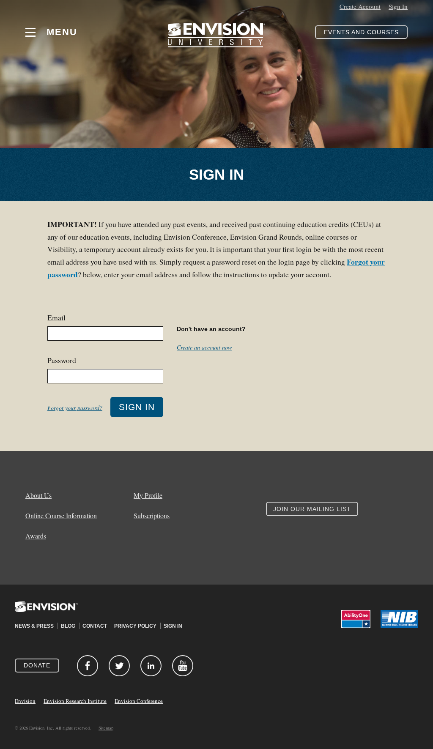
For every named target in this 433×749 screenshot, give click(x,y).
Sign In (398, 6)
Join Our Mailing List (312, 509)
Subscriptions (152, 515)
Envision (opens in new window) (46, 612)
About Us (38, 495)
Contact (94, 626)
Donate (37, 665)
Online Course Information (61, 515)
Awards (35, 536)
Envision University (216, 32)
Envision (25, 701)
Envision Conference (139, 701)
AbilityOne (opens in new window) (355, 619)
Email (56, 317)
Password (61, 360)
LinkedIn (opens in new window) (151, 665)
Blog (68, 626)
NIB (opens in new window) (399, 619)
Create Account (360, 6)
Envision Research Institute (75, 701)
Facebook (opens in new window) (87, 665)
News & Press (34, 626)
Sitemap (106, 728)
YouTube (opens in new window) (182, 665)
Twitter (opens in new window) (119, 665)
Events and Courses (361, 32)
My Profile (148, 495)
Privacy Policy (135, 626)
